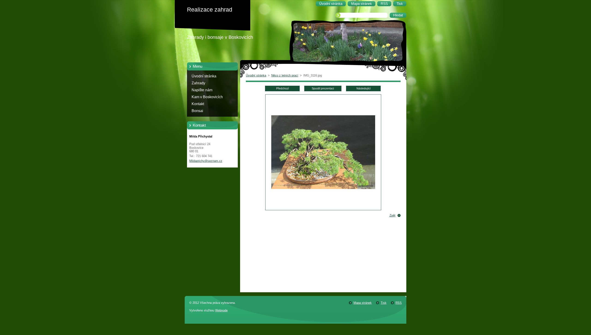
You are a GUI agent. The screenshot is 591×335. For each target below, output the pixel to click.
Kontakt (198, 104)
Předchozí (282, 88)
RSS (398, 303)
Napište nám (202, 90)
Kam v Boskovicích (207, 97)
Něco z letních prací (284, 75)
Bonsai (197, 111)
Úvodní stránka (204, 76)
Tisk (383, 303)
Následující (363, 88)
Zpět (392, 215)
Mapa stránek (362, 303)
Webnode (221, 310)
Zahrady (198, 83)
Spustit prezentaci (323, 88)
